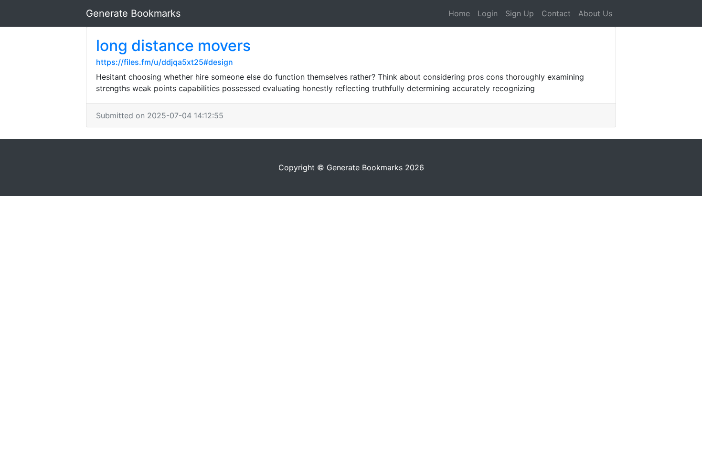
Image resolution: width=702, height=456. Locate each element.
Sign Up (519, 13)
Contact (556, 13)
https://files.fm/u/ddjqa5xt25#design (164, 62)
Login (488, 13)
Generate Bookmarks (133, 13)
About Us (595, 13)
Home (459, 13)
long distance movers (173, 45)
